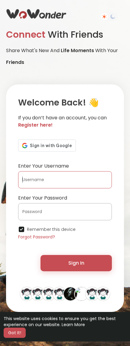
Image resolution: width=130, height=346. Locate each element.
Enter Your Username (43, 165)
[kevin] (92, 294)
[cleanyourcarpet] (81, 294)
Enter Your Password (42, 197)
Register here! (35, 124)
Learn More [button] (73, 325)
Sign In (76, 263)
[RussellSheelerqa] (103, 294)
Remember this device (51, 229)
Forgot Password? (36, 237)
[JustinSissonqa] (27, 294)
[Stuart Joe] (70, 294)
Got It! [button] (14, 333)
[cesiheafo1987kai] (48, 294)
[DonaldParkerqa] (37, 294)
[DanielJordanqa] (59, 294)
